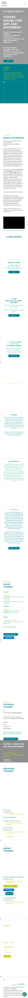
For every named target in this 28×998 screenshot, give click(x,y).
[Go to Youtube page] (13, 942)
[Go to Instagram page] (4, 942)
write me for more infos (14, 548)
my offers (8, 61)
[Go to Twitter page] (10, 942)
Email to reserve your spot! (11, 634)
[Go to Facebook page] (7, 942)
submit (7, 956)
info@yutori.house (17, 712)
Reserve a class (10, 886)
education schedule (14, 355)
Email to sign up (9, 893)
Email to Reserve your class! (10, 738)
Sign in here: (6, 949)
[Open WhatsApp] (25, 994)
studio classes (14, 315)
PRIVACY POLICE (21, 983)
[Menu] (25, 3)
